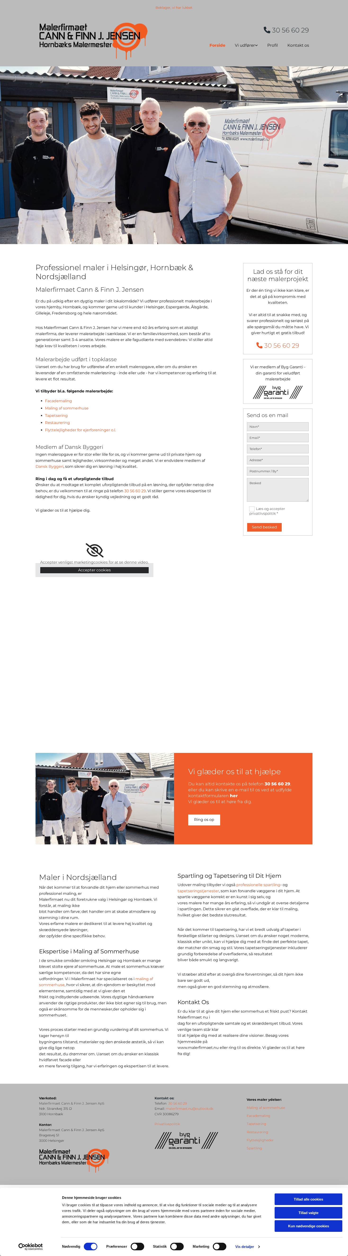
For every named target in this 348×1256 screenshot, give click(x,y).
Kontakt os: (164, 1098)
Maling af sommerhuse (67, 408)
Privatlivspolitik (167, 1124)
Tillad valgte (308, 1213)
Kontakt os (298, 45)
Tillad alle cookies (308, 1199)
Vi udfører (245, 45)
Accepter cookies (94, 570)
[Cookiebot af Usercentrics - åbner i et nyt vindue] (30, 1246)
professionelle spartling (258, 885)
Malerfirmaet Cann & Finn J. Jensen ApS (71, 1103)
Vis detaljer (244, 1247)
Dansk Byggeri (49, 466)
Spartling (254, 1148)
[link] (241, 44)
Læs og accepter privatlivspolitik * (267, 511)
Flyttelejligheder (260, 1140)
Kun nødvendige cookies (308, 1226)
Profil (272, 45)
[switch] (137, 1246)
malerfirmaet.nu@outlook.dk (189, 1108)
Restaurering (57, 422)
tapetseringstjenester (198, 891)
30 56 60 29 (286, 30)
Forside (217, 45)
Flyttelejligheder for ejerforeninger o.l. (80, 430)
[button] (204, 820)
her (234, 795)
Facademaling (58, 401)
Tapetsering (56, 415)
